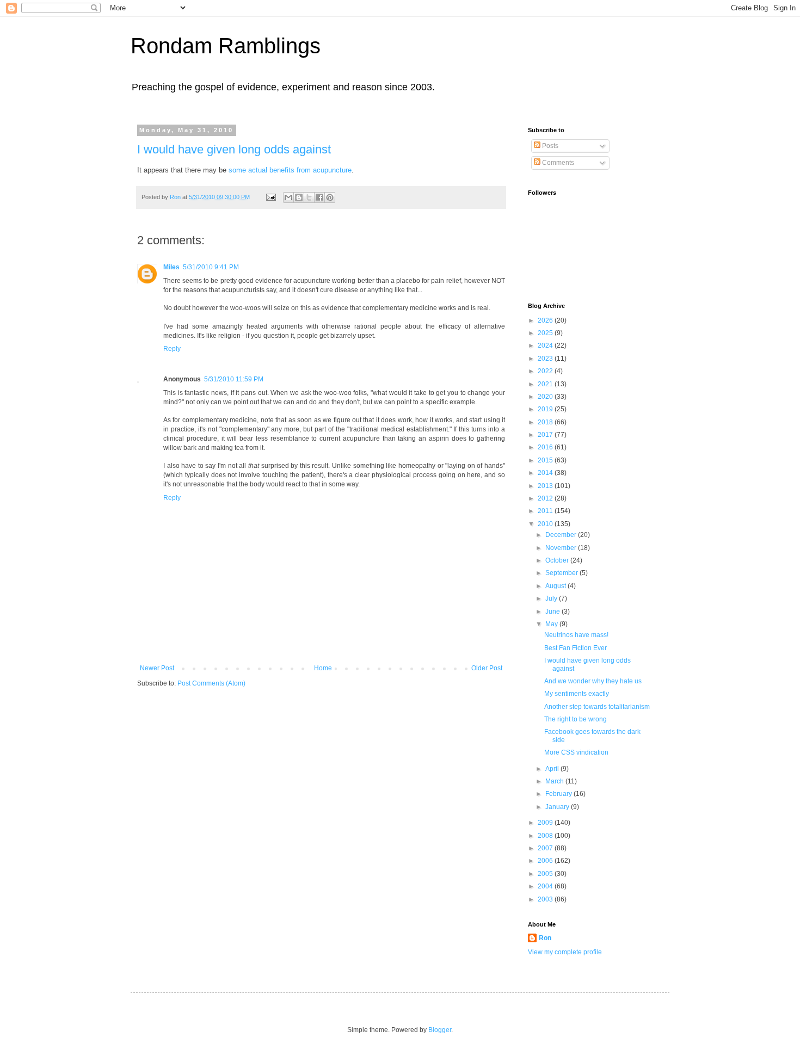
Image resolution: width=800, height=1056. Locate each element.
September (562, 573)
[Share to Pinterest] (329, 197)
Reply (172, 349)
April (553, 769)
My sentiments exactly (576, 693)
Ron (545, 938)
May (552, 624)
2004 (546, 886)
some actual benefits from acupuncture (290, 170)
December (561, 535)
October (557, 560)
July (552, 598)
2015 (546, 460)
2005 (546, 874)
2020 (546, 396)
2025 (546, 333)
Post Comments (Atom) (211, 683)
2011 (546, 511)
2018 (546, 422)
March (555, 781)
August (556, 586)
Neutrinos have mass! (576, 635)
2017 (546, 435)
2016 (546, 447)
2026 (546, 320)
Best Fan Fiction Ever (575, 648)
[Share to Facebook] (319, 197)
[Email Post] (270, 197)
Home (323, 668)
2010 (546, 524)
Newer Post (157, 668)
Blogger (439, 1030)
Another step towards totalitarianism (597, 707)
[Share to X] (309, 197)
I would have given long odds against (234, 149)
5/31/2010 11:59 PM (233, 379)
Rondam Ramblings (226, 46)
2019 (546, 409)
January (558, 807)
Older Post (486, 668)
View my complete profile (565, 952)
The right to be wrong (575, 719)
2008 (546, 835)
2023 (546, 358)
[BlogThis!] (298, 197)
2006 (546, 860)
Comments (557, 162)
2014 (546, 473)
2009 (546, 822)
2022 (546, 371)
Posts (549, 146)
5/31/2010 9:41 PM (211, 267)
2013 (546, 486)
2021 (546, 384)
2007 (546, 848)
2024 (546, 345)
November (561, 548)
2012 (546, 498)
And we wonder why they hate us (593, 681)
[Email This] (288, 197)
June (553, 611)
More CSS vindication (576, 752)
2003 (546, 899)
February (559, 794)
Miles (171, 267)
